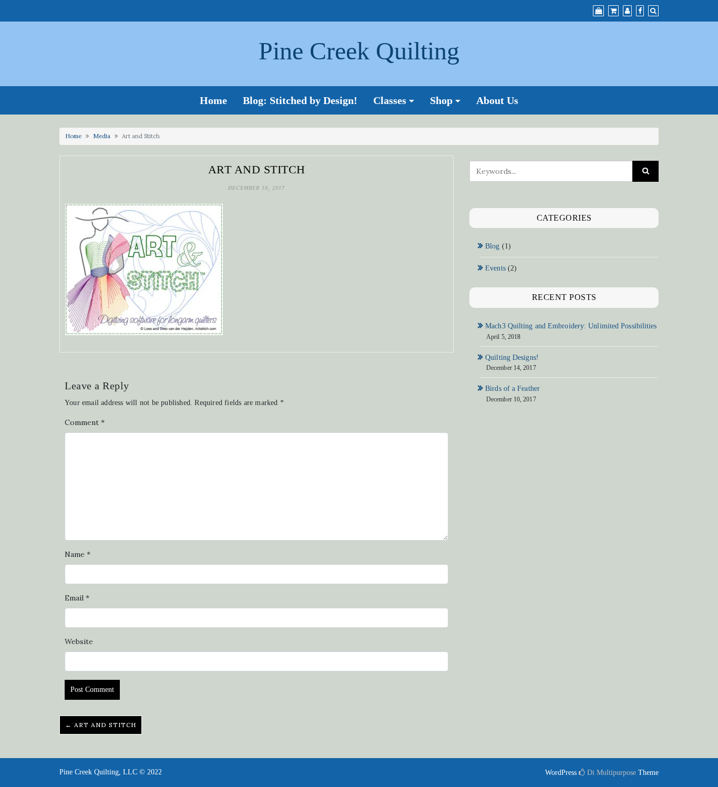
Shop (441, 100)
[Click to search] (645, 171)
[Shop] (598, 11)
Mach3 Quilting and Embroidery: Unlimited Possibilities (571, 326)
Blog (492, 246)
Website (79, 641)
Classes (389, 100)
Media (101, 136)
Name (77, 554)
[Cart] (613, 11)
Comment (85, 422)
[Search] (653, 11)
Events (495, 268)
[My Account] (627, 11)
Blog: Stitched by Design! (300, 100)
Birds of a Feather (512, 388)
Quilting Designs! (512, 357)
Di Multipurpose (610, 772)
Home (213, 100)
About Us (497, 100)
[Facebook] (640, 11)
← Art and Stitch (100, 725)
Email (77, 598)
